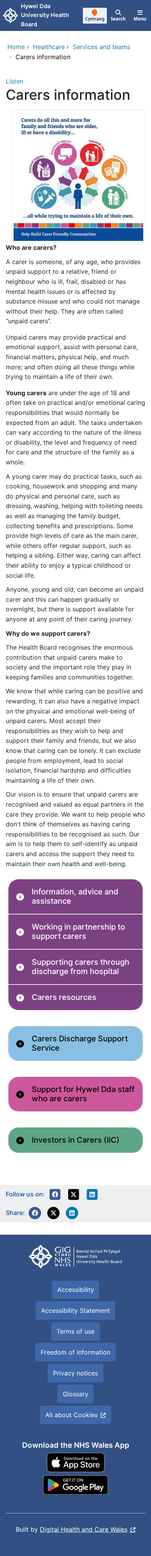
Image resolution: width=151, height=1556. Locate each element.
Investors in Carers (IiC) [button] (76, 1140)
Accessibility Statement (75, 1310)
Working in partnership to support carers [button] (78, 931)
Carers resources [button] (64, 997)
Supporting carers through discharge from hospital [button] (80, 966)
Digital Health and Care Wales (83, 1529)
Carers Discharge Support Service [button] (80, 1043)
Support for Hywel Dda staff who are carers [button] (83, 1094)
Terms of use (75, 1331)
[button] (55, 1194)
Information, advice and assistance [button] (75, 896)
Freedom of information (75, 1352)
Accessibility (75, 1289)
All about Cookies (71, 1415)
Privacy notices (75, 1373)
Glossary (75, 1394)
